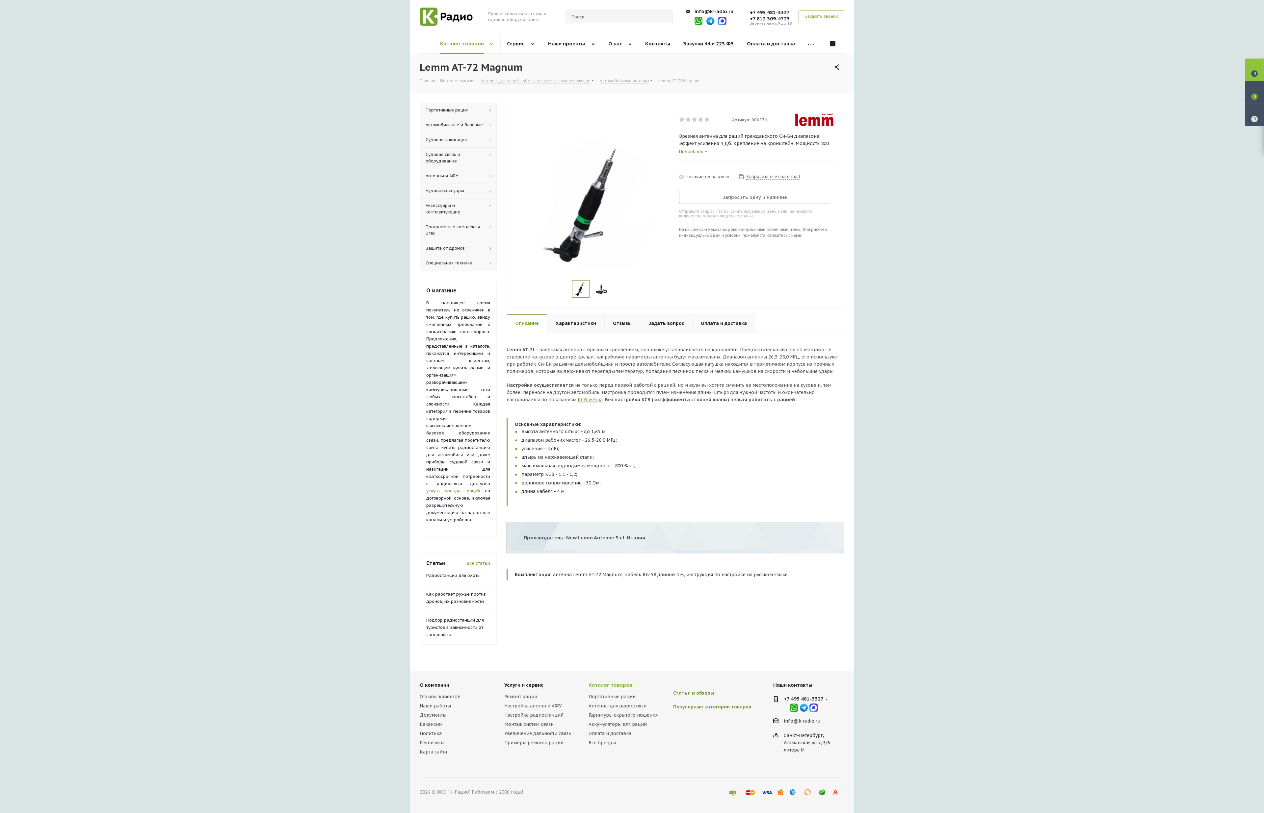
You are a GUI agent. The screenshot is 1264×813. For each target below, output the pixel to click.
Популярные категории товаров (712, 707)
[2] (688, 119)
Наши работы (435, 706)
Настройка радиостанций (534, 715)
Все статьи (478, 563)
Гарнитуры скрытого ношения (623, 715)
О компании (434, 685)
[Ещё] (811, 44)
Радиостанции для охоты (453, 575)
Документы (433, 715)
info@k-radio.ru (714, 11)
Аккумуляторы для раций (618, 724)
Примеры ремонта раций (534, 743)
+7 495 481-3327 (770, 12)
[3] (695, 119)
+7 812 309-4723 (770, 18)
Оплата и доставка (610, 733)
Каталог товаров (610, 685)
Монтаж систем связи (529, 724)
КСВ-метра (590, 400)
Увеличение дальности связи (537, 733)
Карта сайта (433, 752)
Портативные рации (612, 697)
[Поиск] (665, 16)
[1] (682, 119)
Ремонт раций (520, 697)
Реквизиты (432, 743)
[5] (707, 119)
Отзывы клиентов (440, 697)
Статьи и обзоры (693, 693)
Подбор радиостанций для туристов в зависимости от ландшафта (455, 627)
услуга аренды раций (453, 491)
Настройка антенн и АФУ (533, 706)
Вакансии (431, 724)
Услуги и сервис (523, 685)
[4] (701, 119)
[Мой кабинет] (832, 43)
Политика (431, 733)
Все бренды (602, 743)
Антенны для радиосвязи (617, 706)
